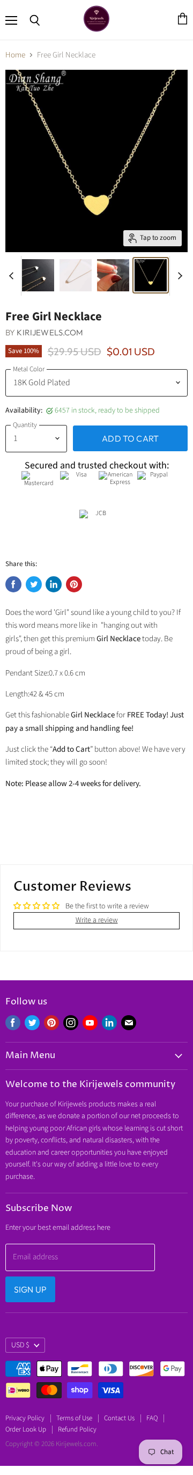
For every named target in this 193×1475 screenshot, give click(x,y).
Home (15, 55)
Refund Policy (77, 1429)
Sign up (30, 1289)
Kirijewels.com (50, 332)
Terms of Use (74, 1418)
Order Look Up (25, 1429)
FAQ (152, 1418)
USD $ (20, 1345)
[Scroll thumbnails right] (178, 276)
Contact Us (119, 1418)
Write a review (97, 920)
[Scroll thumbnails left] (12, 276)
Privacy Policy (24, 1418)
